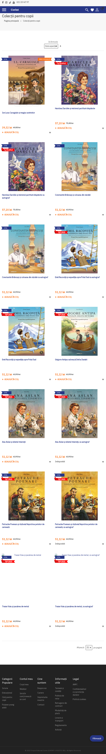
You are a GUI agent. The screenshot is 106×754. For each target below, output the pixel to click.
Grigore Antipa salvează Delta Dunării (71, 359)
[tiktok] (10, 2)
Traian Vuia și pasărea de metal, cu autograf (74, 606)
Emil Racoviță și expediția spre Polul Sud (19, 359)
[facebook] (3, 2)
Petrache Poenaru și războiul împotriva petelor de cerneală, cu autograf (76, 525)
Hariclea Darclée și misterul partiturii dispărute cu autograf (23, 196)
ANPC (75, 684)
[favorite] (92, 9)
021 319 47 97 (23, 2)
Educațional (7, 693)
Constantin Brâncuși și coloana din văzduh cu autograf (25, 277)
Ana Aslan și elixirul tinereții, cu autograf (72, 442)
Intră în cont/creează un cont (25, 696)
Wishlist (23, 689)
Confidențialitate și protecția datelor (79, 692)
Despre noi (42, 688)
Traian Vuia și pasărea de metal (15, 606)
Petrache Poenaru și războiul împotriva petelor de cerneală (23, 525)
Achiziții (58, 729)
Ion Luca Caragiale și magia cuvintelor (18, 112)
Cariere (40, 693)
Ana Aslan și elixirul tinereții (14, 442)
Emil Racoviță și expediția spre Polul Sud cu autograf (77, 277)
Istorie (5, 688)
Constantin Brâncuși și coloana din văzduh (73, 195)
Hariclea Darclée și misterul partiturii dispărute (75, 108)
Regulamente (61, 725)
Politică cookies (79, 699)
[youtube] (14, 2)
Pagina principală (11, 21)
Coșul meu (24, 684)
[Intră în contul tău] (97, 9)
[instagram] (7, 2)
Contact (40, 704)
